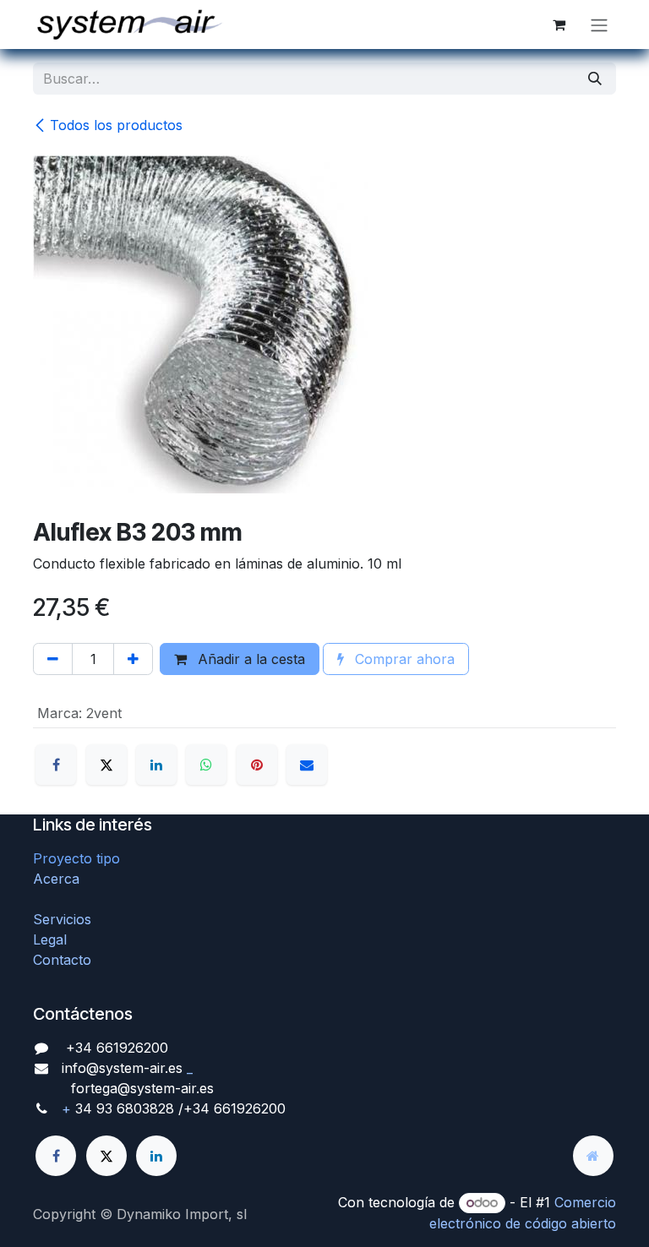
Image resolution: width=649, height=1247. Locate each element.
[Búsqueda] (595, 79)
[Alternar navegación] (599, 24)
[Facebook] (55, 764)
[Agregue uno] (133, 659)
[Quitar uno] (53, 659)
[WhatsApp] (206, 764)
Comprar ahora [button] (403, 659)
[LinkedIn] (156, 764)
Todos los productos (116, 125)
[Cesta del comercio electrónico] (558, 24)
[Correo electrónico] (306, 764)
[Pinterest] (257, 764)
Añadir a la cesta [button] (249, 659)
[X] (106, 764)
